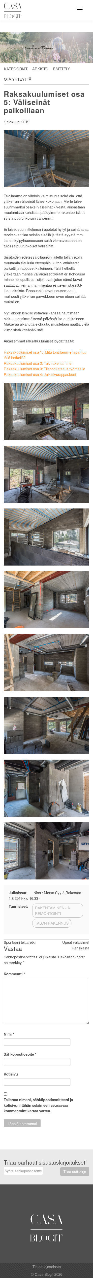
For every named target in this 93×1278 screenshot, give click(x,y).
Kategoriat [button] (16, 68)
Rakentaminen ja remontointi (52, 910)
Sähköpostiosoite (20, 1054)
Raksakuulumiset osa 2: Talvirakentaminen (38, 363)
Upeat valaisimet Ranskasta (75, 945)
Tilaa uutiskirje (74, 1171)
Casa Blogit (14, 10)
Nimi (9, 1034)
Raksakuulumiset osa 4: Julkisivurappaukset (40, 374)
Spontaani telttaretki (19, 942)
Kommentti (14, 973)
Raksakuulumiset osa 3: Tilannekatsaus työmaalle (44, 368)
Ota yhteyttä (17, 79)
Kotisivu (11, 1074)
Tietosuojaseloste (46, 1266)
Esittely (61, 68)
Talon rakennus (52, 923)
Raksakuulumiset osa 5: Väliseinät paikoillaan (44, 101)
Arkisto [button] (40, 68)
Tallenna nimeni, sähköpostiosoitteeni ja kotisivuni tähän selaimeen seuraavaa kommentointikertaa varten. (38, 1105)
